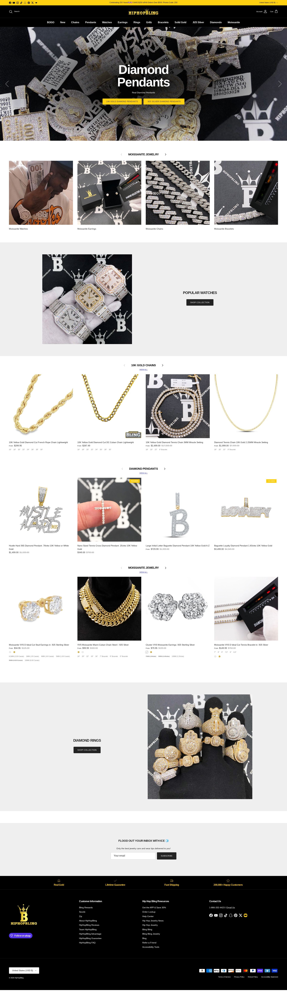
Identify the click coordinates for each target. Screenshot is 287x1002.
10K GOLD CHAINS (143, 365)
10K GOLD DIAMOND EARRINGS (123, 95)
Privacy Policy (239, 977)
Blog (144, 938)
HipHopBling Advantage (90, 934)
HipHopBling (19, 978)
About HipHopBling (88, 920)
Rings (136, 22)
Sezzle (82, 912)
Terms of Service (224, 977)
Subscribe (167, 856)
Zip (80, 916)
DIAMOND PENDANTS (143, 468)
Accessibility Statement (269, 977)
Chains (75, 22)
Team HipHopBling (88, 929)
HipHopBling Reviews (89, 925)
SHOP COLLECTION (199, 302)
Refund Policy (253, 977)
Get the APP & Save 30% (154, 907)
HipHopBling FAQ (87, 942)
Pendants (90, 22)
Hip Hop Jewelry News (153, 920)
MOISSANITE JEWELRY (143, 567)
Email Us (230, 907)
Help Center (148, 916)
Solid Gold (180, 22)
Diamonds (216, 22)
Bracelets (163, 22)
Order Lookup (148, 912)
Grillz (149, 22)
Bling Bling (147, 929)
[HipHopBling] (143, 11)
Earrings (123, 22)
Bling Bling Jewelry (151, 934)
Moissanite (234, 22)
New (62, 22)
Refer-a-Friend (149, 942)
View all (143, 370)
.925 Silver (198, 22)
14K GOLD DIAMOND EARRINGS (163, 95)
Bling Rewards (86, 907)
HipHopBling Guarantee (90, 938)
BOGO (50, 22)
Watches (107, 22)
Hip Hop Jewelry (150, 925)
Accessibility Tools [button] (150, 947)
